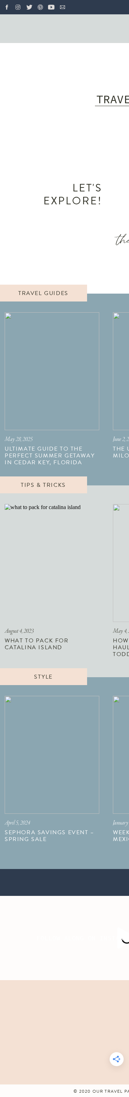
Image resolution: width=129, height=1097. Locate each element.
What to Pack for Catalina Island (37, 644)
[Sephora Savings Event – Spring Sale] (52, 755)
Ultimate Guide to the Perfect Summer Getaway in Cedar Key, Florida (50, 456)
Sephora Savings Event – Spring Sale (49, 836)
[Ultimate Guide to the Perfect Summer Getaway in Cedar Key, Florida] (52, 371)
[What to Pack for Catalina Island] (52, 563)
